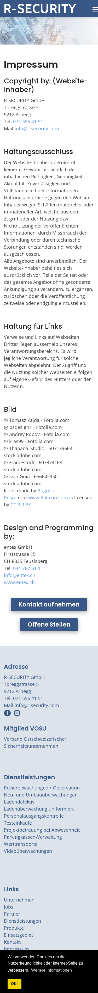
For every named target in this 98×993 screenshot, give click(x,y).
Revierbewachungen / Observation (42, 787)
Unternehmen (19, 900)
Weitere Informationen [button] (51, 970)
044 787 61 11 (28, 568)
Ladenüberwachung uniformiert (39, 809)
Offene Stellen (49, 625)
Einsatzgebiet (18, 935)
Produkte (14, 928)
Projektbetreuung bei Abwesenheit (42, 830)
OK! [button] (14, 984)
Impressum (16, 949)
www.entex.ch (19, 582)
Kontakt (12, 942)
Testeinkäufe (18, 823)
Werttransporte (20, 844)
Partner (12, 914)
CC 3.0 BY (20, 504)
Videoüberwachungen (28, 851)
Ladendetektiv (19, 802)
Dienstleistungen (29, 777)
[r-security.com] (40, 8)
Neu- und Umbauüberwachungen (41, 795)
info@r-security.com (37, 128)
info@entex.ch (19, 575)
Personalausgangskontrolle (34, 816)
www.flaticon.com (48, 497)
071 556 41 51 (28, 121)
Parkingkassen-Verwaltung (33, 837)
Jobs (8, 907)
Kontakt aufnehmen (49, 604)
